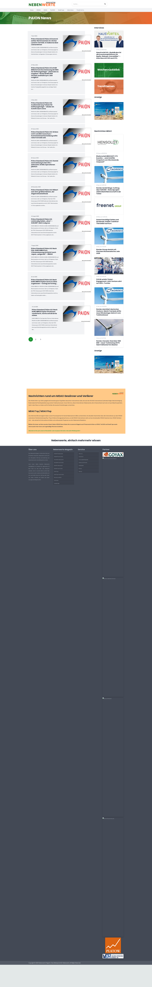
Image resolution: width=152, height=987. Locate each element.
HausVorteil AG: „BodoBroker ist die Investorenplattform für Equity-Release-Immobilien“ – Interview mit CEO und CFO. (108, 55)
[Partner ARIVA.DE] (113, 757)
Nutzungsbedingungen (83, 459)
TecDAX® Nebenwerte (58, 459)
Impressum (81, 456)
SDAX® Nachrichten (58, 468)
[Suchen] (105, 4)
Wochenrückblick (57, 477)
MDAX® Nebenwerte (58, 453)
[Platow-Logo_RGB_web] (113, 945)
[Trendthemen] (108, 87)
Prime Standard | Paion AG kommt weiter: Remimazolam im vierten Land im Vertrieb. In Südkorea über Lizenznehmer (44, 42)
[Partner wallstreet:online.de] (113, 637)
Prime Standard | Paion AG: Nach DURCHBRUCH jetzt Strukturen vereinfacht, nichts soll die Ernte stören (44, 312)
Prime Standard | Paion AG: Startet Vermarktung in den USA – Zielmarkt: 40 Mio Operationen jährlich (44, 164)
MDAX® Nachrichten (58, 456)
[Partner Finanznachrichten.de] (113, 517)
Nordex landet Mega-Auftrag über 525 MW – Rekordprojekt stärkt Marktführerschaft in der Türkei (108, 191)
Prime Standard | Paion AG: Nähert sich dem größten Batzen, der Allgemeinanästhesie (44, 192)
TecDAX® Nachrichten (59, 462)
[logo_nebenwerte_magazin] (42, 4)
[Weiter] (40, 339)
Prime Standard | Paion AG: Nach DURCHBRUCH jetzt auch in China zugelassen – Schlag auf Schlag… (44, 282)
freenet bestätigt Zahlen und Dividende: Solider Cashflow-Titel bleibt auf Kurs (107, 222)
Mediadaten (81, 465)
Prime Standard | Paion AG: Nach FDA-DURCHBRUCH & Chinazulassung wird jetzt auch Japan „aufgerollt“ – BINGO (44, 251)
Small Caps (56, 471)
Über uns (80, 453)
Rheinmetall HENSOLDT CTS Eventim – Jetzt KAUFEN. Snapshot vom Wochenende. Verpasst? (107, 159)
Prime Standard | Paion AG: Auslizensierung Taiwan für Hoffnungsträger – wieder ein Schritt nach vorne (42, 106)
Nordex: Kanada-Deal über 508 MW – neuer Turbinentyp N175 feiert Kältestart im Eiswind (108, 343)
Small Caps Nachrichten (59, 474)
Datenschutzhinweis (83, 462)
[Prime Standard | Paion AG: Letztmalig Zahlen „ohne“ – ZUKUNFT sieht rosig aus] (77, 223)
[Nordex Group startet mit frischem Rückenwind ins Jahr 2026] (108, 236)
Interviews (56, 480)
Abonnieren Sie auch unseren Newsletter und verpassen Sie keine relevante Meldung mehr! (54, 430)
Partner (80, 468)
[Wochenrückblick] (108, 70)
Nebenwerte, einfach (76, 440)
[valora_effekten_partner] (113, 956)
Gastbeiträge (56, 483)
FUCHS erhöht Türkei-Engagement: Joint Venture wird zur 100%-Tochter (109, 281)
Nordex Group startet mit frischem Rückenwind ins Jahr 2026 (108, 251)
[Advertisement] (47, 976)
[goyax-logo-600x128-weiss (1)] (113, 454)
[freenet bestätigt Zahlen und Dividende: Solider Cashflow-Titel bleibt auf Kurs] (108, 206)
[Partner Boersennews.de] (113, 877)
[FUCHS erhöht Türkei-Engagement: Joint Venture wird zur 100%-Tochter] (108, 266)
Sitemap (80, 471)
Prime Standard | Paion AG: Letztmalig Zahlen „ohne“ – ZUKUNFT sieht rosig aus (41, 221)
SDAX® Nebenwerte (58, 465)
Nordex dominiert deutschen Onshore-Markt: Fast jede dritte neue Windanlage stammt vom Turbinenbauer (108, 312)
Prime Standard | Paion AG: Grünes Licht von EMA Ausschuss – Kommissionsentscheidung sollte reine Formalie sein (44, 135)
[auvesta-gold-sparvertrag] (109, 111)
